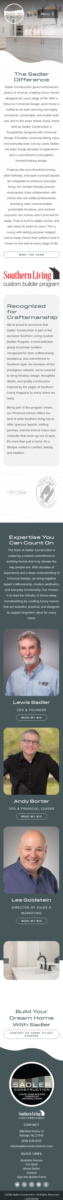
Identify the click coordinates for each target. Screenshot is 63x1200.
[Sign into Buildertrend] (38, 1184)
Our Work (31, 1164)
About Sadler (31, 1169)
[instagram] (31, 1184)
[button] (6, 960)
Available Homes (31, 1160)
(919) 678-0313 (31, 1141)
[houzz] (17, 1184)
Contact (32, 1173)
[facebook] (46, 1184)
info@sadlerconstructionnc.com (31, 1146)
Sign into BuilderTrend (31, 1177)
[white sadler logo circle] (14, 4)
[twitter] (24, 1184)
